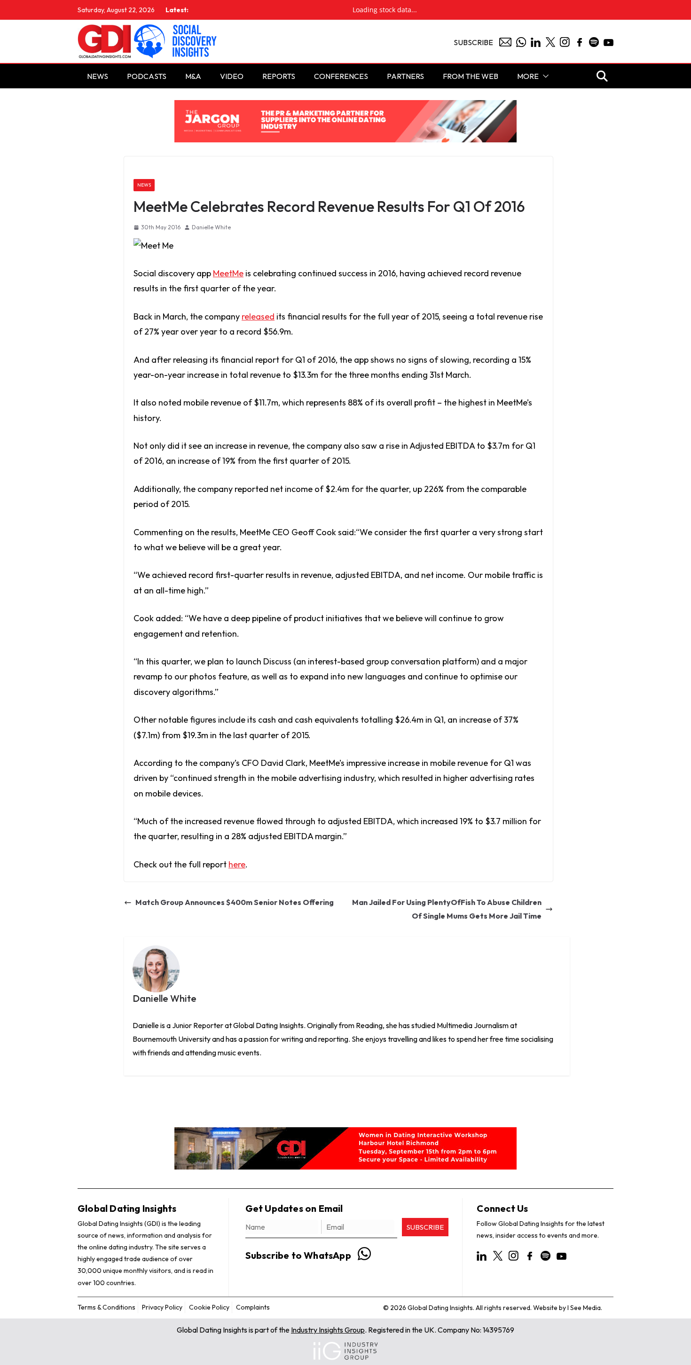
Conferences (341, 76)
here (236, 864)
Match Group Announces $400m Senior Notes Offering (234, 902)
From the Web (470, 76)
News (144, 185)
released (258, 316)
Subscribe (473, 42)
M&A (193, 76)
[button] (544, 76)
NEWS (97, 76)
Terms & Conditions (106, 1307)
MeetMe (228, 273)
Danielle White (211, 227)
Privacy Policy (162, 1307)
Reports (278, 76)
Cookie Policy (209, 1307)
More (528, 76)
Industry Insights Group (328, 1329)
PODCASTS (146, 76)
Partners (405, 76)
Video (231, 76)
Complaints (253, 1307)
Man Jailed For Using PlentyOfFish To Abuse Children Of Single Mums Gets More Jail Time (447, 908)
